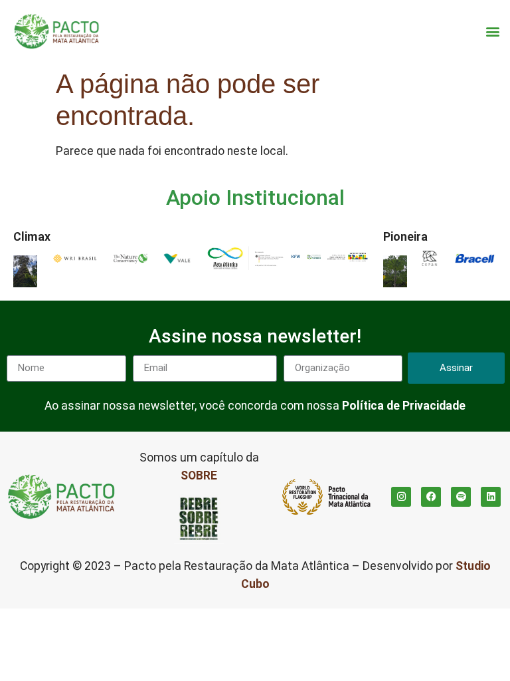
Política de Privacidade (404, 405)
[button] (492, 32)
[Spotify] (461, 497)
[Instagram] (401, 497)
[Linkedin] (491, 497)
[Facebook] (431, 497)
